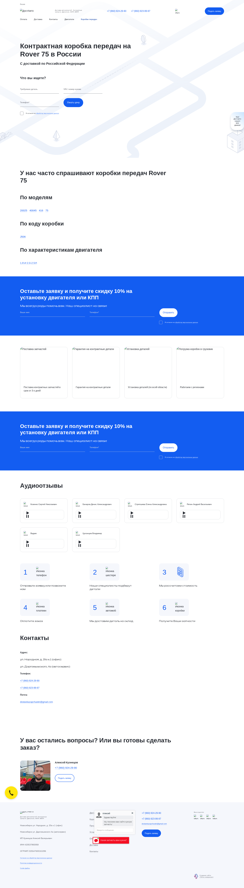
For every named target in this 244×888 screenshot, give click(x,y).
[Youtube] (208, 817)
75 (46, 210)
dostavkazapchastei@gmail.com (36, 701)
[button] (22, 4)
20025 (23, 210)
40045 (33, 210)
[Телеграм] (177, 11)
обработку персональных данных (47, 113)
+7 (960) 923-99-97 (140, 11)
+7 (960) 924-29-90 (116, 11)
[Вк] (215, 817)
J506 (23, 236)
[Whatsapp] (202, 817)
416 (41, 210)
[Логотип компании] (35, 11)
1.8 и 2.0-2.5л (28, 262)
